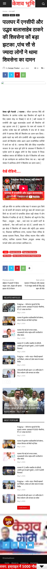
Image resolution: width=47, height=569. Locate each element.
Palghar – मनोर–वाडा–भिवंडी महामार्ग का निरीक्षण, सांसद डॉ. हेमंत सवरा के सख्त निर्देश (30, 359)
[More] (29, 268)
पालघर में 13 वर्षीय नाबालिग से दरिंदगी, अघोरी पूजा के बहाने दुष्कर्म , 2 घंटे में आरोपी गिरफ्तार (30, 345)
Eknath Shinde (15, 252)
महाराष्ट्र (12, 15)
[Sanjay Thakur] (4, 68)
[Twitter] (11, 75)
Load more (23, 507)
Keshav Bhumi (9, 412)
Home (5, 11)
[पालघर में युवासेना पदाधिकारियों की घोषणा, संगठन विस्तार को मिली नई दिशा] (9, 320)
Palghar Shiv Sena (29, 252)
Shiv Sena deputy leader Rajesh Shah (26, 256)
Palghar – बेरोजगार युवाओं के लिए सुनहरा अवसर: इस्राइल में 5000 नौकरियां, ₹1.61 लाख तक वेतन (30, 306)
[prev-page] (4, 382)
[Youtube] (30, 545)
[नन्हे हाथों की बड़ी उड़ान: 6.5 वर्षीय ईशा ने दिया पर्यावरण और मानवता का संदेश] (9, 373)
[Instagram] (14, 545)
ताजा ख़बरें (12, 11)
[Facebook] (5, 75)
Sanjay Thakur (14, 68)
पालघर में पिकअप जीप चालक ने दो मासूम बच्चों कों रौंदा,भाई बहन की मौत (34, 286)
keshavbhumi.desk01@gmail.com (27, 553)
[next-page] (8, 382)
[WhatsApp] (23, 75)
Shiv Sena (7, 256)
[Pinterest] (17, 75)
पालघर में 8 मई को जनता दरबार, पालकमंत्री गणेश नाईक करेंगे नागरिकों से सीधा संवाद (29, 332)
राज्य (18, 15)
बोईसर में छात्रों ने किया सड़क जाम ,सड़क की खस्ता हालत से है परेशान (12, 286)
